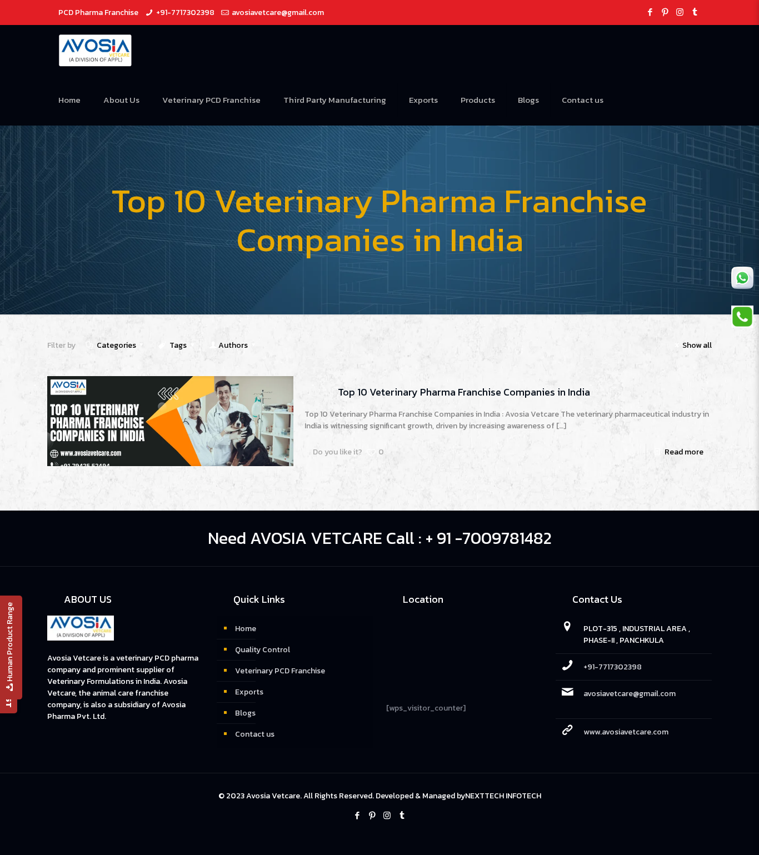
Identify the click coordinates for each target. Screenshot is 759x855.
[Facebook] (650, 12)
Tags (178, 345)
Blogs (245, 713)
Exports (249, 692)
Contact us (254, 734)
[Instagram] (680, 12)
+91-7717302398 (185, 12)
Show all (697, 345)
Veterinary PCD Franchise (280, 671)
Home (245, 628)
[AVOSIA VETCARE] (95, 50)
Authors (233, 345)
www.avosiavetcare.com (625, 732)
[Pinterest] (665, 12)
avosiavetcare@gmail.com (278, 12)
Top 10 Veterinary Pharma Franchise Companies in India (464, 391)
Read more (684, 452)
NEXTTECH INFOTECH (503, 796)
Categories (116, 345)
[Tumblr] (695, 12)
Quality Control (262, 650)
